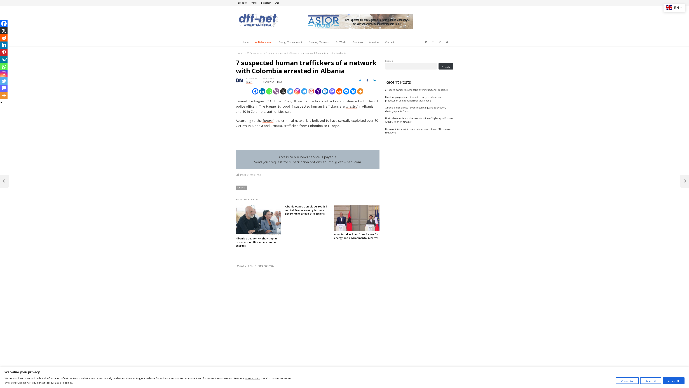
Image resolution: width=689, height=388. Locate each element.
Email (277, 2)
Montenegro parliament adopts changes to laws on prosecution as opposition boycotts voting (413, 98)
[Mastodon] (332, 91)
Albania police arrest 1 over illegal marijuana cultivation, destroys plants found (415, 109)
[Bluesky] (353, 91)
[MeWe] (4, 59)
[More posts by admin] (239, 79)
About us (374, 42)
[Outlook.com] (325, 91)
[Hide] (1, 102)
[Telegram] (304, 91)
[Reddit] (339, 91)
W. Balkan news (263, 42)
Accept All (673, 381)
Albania (241, 187)
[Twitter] (290, 91)
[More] (360, 91)
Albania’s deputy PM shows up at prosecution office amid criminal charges (256, 242)
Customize (627, 381)
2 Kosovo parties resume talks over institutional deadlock (416, 89)
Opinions (358, 42)
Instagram (266, 2)
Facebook (242, 2)
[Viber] (276, 91)
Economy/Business (318, 42)
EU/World (341, 42)
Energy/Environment (290, 42)
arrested (351, 106)
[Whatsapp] (269, 91)
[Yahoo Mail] (318, 91)
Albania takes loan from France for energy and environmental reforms (356, 236)
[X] (283, 91)
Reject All (650, 381)
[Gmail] (311, 91)
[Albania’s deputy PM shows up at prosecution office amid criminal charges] (258, 207)
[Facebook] (255, 91)
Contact (389, 42)
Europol (268, 120)
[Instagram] (297, 91)
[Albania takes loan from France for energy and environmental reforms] (357, 207)
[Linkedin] (262, 91)
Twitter (253, 2)
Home (245, 42)
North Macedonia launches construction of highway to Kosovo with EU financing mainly (419, 120)
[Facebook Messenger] (346, 91)
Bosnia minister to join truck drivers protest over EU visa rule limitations (418, 130)
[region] (344, 377)
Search (389, 60)
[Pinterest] (4, 52)
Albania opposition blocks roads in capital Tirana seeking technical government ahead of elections (306, 210)
